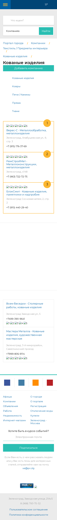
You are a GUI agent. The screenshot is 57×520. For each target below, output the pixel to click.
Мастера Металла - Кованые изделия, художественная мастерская (25, 335)
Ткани (15, 111)
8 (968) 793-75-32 (30, 503)
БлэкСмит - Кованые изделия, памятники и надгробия (26, 193)
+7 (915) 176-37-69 (16, 146)
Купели (34, 415)
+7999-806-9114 (15, 353)
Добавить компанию (28, 68)
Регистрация (38, 406)
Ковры (16, 86)
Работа (7, 410)
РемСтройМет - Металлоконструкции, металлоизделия (21, 164)
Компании (9, 401)
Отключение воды (41, 410)
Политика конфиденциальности (28, 514)
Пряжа (16, 102)
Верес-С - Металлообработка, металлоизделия (26, 132)
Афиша (7, 396)
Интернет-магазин (14, 420)
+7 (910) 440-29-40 (17, 207)
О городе (36, 396)
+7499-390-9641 (15, 318)
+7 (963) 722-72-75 (17, 176)
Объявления (10, 406)
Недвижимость (12, 415)
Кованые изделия (23, 78)
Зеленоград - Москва (38, 422)
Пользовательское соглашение (28, 509)
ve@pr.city (28, 468)
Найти (46, 31)
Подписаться (28, 447)
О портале (36, 401)
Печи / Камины (21, 94)
